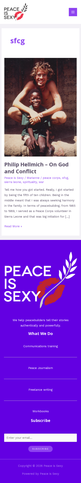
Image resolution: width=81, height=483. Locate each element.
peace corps (51, 178)
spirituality (30, 182)
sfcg (65, 178)
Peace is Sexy (14, 178)
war (41, 182)
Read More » (13, 226)
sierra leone (12, 182)
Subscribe (40, 448)
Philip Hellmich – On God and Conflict (36, 168)
